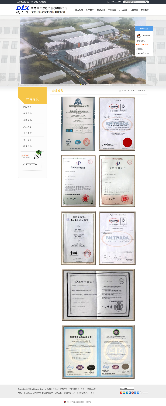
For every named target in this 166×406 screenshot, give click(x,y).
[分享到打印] (135, 392)
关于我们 (90, 10)
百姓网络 (67, 393)
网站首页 (79, 10)
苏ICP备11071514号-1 (85, 393)
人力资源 (123, 10)
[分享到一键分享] (138, 392)
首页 (132, 91)
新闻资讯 (101, 10)
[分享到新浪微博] (121, 392)
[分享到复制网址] (141, 392)
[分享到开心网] (132, 392)
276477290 (145, 35)
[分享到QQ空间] (123, 392)
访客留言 (134, 10)
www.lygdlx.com (142, 53)
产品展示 (112, 10)
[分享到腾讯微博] (126, 392)
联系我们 (145, 10)
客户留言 (27, 140)
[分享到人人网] (129, 392)
